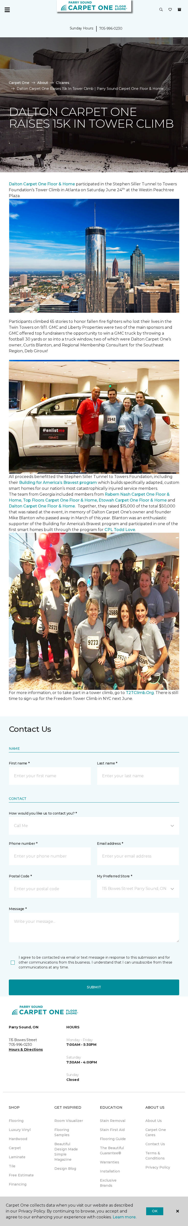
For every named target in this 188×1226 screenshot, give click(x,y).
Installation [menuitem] (110, 1171)
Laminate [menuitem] (17, 1157)
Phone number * (23, 843)
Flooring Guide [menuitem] (113, 1139)
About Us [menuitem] (153, 1120)
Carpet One (19, 83)
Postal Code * (20, 876)
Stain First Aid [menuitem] (112, 1130)
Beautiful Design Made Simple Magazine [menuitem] (66, 1152)
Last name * (107, 763)
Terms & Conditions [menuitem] (155, 1155)
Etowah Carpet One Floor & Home (133, 500)
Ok (154, 1211)
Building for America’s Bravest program (58, 482)
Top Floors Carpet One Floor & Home (60, 500)
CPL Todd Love (120, 529)
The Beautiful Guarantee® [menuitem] (112, 1150)
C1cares (62, 83)
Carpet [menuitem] (15, 1148)
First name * (19, 763)
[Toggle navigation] (7, 10)
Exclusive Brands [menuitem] (108, 1183)
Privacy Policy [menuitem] (157, 1167)
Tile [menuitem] (12, 1166)
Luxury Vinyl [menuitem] (20, 1130)
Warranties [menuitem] (109, 1162)
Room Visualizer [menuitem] (68, 1120)
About (42, 83)
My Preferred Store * (114, 876)
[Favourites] (170, 9)
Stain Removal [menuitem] (112, 1120)
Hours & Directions (26, 1049)
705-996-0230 (110, 28)
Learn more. (124, 1217)
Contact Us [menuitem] (155, 1144)
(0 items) (179, 9)
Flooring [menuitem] (16, 1120)
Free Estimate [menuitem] (21, 1175)
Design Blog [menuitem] (65, 1168)
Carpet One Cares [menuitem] (155, 1132)
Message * (17, 909)
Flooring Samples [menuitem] (62, 1132)
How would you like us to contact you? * (43, 813)
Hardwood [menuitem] (18, 1139)
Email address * (110, 843)
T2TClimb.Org (140, 692)
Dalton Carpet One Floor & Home (42, 184)
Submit (94, 987)
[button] (161, 9)
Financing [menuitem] (17, 1184)
